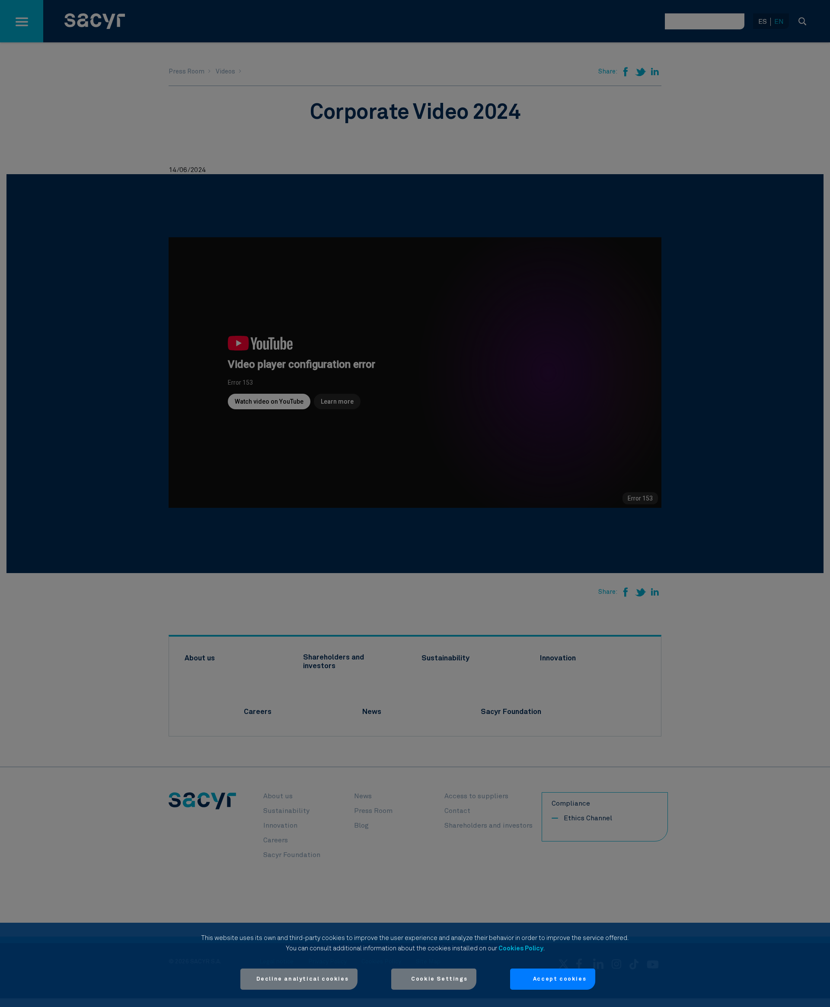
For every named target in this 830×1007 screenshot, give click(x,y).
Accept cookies (559, 979)
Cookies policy (520, 948)
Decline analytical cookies (302, 979)
